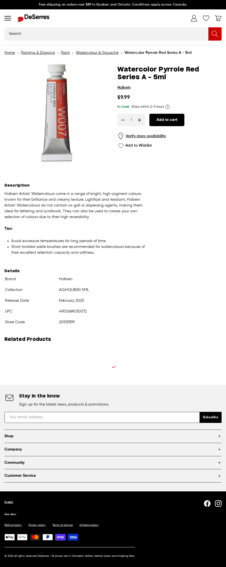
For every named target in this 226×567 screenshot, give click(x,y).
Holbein (124, 87)
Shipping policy (89, 525)
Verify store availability (146, 136)
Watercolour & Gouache (97, 53)
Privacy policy (37, 525)
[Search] (215, 34)
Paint (65, 53)
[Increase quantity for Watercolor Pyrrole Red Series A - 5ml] (139, 120)
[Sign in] (194, 18)
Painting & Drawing (38, 53)
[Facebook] (207, 503)
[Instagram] (218, 503)
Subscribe (210, 417)
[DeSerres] (33, 18)
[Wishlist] (206, 18)
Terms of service (62, 525)
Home (9, 53)
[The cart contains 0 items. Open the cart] (218, 18)
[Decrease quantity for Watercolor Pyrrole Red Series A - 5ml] (122, 120)
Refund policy (13, 525)
